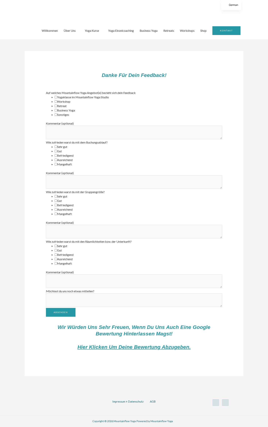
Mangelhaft (64, 164)
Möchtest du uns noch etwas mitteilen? (70, 291)
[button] (226, 30)
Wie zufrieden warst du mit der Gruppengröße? (75, 192)
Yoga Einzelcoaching (121, 30)
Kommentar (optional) (60, 123)
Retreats (168, 30)
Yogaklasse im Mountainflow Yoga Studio (83, 97)
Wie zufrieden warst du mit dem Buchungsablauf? (77, 142)
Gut (59, 151)
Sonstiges (63, 114)
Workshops (187, 30)
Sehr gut (62, 146)
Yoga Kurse (92, 30)
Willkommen (50, 30)
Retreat (62, 106)
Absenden (61, 312)
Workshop (63, 101)
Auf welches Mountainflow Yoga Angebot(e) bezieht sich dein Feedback (91, 92)
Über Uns (70, 30)
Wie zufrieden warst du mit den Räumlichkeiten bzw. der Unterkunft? (89, 241)
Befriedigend (65, 155)
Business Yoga (149, 30)
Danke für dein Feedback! (134, 75)
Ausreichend (65, 160)
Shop (203, 30)
